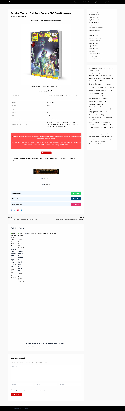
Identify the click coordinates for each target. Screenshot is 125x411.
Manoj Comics (93, 35)
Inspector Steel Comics (96, 96)
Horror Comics (96, 93)
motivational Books (94, 38)
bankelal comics (108, 78)
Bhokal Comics (97, 84)
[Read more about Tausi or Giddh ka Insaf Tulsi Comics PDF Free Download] (13, 239)
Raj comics (92, 46)
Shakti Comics (94, 122)
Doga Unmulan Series (109, 87)
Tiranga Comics (106, 139)
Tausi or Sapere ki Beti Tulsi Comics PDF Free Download (44, 343)
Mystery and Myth (93, 40)
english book (92, 90)
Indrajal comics (93, 30)
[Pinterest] (18, 210)
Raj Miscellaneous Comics (96, 117)
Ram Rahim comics (108, 117)
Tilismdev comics (95, 139)
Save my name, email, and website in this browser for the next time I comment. (30, 390)
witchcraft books (102, 141)
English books (92, 17)
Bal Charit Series (100, 78)
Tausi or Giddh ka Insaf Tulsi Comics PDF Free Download (13, 257)
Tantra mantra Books (94, 53)
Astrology (92, 78)
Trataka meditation (93, 141)
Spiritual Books (94, 124)
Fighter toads (110, 90)
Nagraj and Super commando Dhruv (100, 109)
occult (107, 112)
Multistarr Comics (96, 104)
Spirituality (106, 124)
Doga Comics (96, 87)
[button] (115, 2)
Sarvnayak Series (94, 119)
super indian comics (95, 134)
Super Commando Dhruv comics (101, 129)
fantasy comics (101, 90)
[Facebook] (11, 210)
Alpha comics (92, 12)
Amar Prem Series (94, 70)
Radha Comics (93, 43)
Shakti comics (93, 48)
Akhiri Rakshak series (109, 68)
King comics (92, 33)
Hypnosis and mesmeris (95, 27)
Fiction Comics (93, 22)
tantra (105, 134)
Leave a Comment (29, 346)
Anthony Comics (96, 75)
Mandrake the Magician (97, 101)
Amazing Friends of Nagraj (96, 73)
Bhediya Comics (96, 81)
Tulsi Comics (37, 346)
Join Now (76, 193)
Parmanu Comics (96, 115)
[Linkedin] (21, 210)
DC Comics (109, 84)
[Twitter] (15, 210)
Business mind (93, 14)
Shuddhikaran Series (105, 122)
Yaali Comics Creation (95, 59)
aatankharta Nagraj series (96, 68)
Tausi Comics (107, 136)
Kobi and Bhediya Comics (99, 98)
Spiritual (91, 51)
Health (90, 25)
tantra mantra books (95, 136)
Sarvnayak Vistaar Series (105, 119)
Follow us (76, 204)
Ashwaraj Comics (108, 75)
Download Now (46, 152)
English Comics (93, 20)
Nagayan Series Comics (95, 106)
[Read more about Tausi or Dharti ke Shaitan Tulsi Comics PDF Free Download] (21, 240)
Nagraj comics (96, 112)
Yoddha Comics (95, 143)
